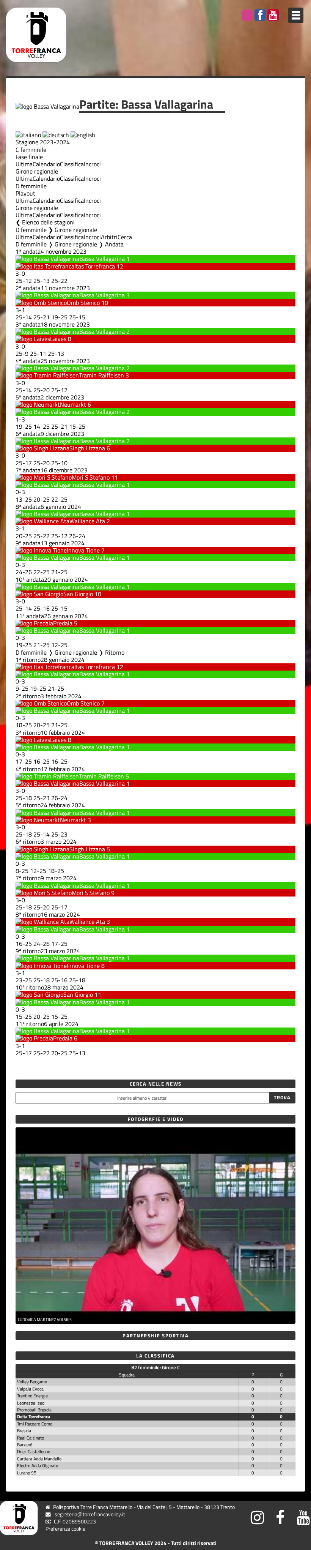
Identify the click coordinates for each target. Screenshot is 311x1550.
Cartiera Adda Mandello (39, 1458)
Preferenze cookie (65, 1529)
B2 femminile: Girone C (155, 1367)
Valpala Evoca (30, 1388)
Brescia (24, 1430)
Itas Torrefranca (94, 266)
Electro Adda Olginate (37, 1465)
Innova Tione (83, 550)
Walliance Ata (87, 521)
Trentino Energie (32, 1395)
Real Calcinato (30, 1437)
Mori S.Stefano (91, 477)
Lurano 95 (26, 1472)
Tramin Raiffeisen (101, 375)
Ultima (24, 164)
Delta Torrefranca (33, 1416)
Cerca (125, 236)
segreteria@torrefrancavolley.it (90, 1514)
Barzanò (24, 1444)
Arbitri (109, 236)
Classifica (72, 164)
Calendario (46, 164)
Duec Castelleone (33, 1451)
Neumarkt (73, 404)
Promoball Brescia (34, 1409)
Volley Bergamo (32, 1381)
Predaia (62, 623)
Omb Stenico (83, 302)
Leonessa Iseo (30, 1402)
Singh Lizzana (87, 448)
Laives (58, 338)
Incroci (92, 164)
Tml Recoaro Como (34, 1423)
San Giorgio (78, 593)
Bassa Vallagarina (102, 258)
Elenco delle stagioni (48, 222)
